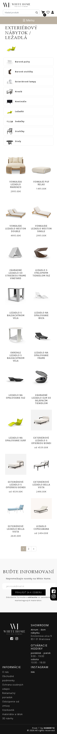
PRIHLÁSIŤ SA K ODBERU (28, 592)
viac (33, 671)
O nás (5, 672)
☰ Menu (29, 20)
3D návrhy (7, 718)
